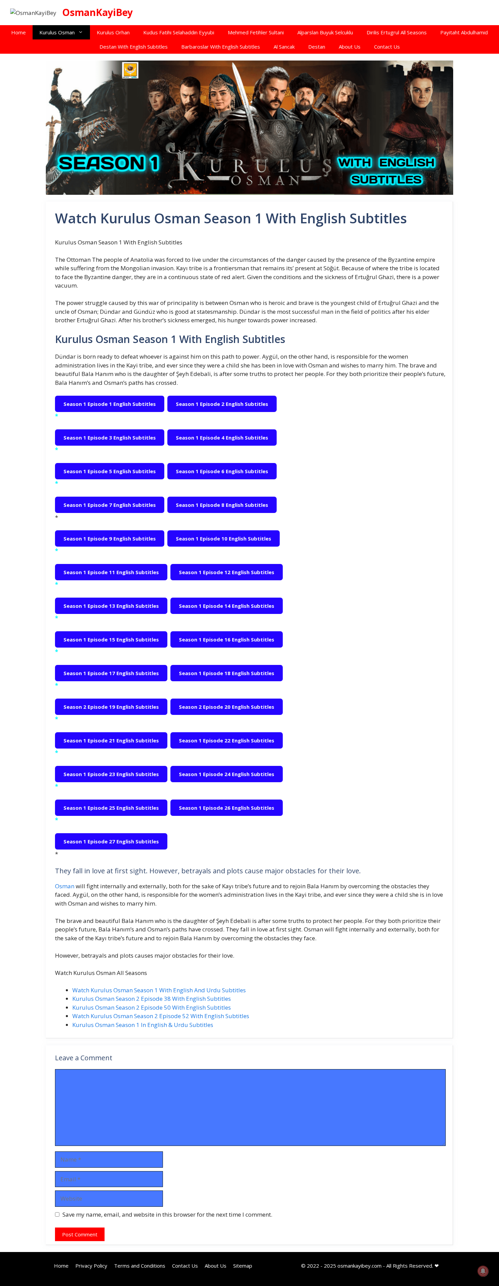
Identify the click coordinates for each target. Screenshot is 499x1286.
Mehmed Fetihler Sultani (256, 32)
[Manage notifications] (483, 1271)
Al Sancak (284, 46)
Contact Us (387, 46)
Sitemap (242, 1265)
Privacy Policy (91, 1265)
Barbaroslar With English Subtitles (220, 46)
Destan (316, 46)
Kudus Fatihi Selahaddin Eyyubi (178, 32)
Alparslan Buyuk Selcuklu (325, 32)
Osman (65, 886)
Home (18, 32)
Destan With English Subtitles (133, 46)
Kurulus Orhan (113, 32)
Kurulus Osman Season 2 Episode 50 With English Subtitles (151, 1007)
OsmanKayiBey (97, 12)
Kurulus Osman (57, 32)
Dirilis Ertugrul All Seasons (397, 32)
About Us (350, 46)
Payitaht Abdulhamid (464, 32)
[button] (82, 32)
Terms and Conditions (139, 1265)
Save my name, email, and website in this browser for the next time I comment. (167, 1214)
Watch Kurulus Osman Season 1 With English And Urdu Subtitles (159, 990)
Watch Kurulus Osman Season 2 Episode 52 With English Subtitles (160, 1016)
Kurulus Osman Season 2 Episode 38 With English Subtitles (151, 998)
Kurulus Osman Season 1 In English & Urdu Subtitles (142, 1025)
